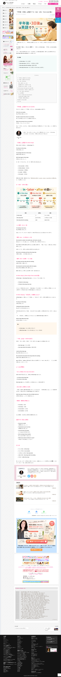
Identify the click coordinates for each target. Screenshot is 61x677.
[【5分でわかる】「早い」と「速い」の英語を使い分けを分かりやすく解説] (19, 499)
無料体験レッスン (51, 3)
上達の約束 (18, 669)
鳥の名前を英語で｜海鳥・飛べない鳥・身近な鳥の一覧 (30, 591)
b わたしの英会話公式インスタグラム (35, 666)
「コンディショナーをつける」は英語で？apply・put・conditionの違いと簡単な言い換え (35, 602)
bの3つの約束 (18, 668)
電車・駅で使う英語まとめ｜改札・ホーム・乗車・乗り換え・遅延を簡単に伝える (34, 616)
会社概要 (4, 637)
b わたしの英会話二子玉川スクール (7, 653)
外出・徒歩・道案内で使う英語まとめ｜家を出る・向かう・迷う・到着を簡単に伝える (35, 609)
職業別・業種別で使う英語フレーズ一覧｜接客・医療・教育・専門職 (32, 594)
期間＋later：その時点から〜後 (25, 84)
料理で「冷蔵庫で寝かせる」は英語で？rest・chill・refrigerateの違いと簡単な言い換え (35, 596)
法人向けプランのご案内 (34, 651)
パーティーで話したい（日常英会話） (21, 654)
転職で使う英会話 (19, 666)
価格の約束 (18, 671)
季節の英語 (5, 669)
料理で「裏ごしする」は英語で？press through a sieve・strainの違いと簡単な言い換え (35, 599)
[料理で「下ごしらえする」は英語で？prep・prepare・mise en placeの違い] (19, 493)
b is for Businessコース (19, 641)
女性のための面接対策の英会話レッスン (21, 659)
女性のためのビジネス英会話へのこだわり (8, 660)
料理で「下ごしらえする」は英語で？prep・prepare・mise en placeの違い (37, 491)
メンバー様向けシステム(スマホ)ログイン (52, 641)
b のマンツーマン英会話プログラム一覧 (21, 651)
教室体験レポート (33, 647)
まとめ (19, 101)
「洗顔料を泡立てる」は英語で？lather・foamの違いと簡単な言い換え (32, 617)
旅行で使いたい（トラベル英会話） (21, 653)
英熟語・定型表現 (5, 670)
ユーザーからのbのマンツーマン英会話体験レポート (9, 655)
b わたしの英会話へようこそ (7, 646)
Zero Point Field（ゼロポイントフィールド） (36, 660)
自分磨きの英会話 (19, 664)
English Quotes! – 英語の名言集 (7, 668)
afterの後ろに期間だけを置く (24, 96)
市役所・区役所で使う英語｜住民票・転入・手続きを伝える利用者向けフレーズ (34, 595)
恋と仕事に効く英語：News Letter (50, 515)
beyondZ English (33, 667)
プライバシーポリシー (6, 642)
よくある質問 (40, 1)
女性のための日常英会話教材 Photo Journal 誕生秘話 (9, 659)
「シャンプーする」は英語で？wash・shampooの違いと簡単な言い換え (32, 610)
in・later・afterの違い (22, 81)
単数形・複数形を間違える (24, 97)
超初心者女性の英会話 (19, 665)
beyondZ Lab (32, 668)
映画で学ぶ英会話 (33, 645)
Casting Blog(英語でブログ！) (34, 644)
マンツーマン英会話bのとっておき (7, 657)
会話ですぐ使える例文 (22, 99)
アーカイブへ (55, 619)
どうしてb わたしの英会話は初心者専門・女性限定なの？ (10, 647)
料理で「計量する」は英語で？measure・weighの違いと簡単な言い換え (32, 611)
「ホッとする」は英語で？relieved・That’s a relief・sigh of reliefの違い (32, 606)
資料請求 (56, 3)
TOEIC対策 (18, 660)
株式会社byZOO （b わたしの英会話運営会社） (36, 672)
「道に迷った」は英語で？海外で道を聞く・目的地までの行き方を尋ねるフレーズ (39, 485)
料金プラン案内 (19, 637)
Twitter (29, 477)
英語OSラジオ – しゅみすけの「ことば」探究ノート (37, 646)
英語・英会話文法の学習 (6, 667)
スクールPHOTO (5, 658)
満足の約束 (18, 670)
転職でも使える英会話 (19, 663)
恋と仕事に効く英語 (33, 641)
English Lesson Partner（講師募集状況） (8, 654)
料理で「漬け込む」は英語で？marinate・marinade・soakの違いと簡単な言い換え (34, 601)
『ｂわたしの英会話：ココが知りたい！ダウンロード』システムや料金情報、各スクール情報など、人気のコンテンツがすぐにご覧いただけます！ (35, 567)
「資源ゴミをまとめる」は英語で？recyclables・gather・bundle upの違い (33, 612)
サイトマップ (32, 656)
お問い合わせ (46, 1)
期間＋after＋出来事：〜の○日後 (25, 86)
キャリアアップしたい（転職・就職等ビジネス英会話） (23, 652)
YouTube (32, 477)
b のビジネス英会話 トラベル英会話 (21, 657)
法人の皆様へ (32, 650)
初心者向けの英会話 (40, 515)
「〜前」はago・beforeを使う (23, 91)
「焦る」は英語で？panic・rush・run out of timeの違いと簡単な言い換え (32, 608)
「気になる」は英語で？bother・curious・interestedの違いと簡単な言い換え (33, 605)
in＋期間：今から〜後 (23, 83)
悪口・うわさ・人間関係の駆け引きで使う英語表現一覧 (30, 618)
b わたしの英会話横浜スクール (7, 652)
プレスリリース (5, 641)
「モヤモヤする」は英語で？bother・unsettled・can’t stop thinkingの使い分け (33, 607)
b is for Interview (19, 643)
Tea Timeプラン (19, 647)
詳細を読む (54, 494)
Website (35, 477)
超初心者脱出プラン (19, 642)
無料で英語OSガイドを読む (36, 549)
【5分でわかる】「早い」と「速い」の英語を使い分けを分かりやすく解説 (37, 498)
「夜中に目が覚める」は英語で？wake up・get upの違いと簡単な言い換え (33, 598)
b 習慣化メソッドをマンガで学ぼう (7, 648)
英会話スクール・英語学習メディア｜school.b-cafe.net (37, 669)
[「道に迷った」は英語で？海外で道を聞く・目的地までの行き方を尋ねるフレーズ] (19, 487)
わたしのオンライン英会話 (20, 648)
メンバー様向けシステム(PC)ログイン (52, 639)
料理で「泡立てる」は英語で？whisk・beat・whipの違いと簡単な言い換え (33, 597)
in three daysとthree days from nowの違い (26, 88)
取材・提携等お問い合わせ (34, 655)
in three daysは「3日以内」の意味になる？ (26, 89)
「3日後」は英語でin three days (24, 79)
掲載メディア (5, 643)
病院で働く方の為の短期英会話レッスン (21, 658)
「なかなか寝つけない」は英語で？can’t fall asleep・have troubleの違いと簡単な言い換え (35, 600)
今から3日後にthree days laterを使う (25, 94)
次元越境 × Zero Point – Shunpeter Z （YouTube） (37, 663)
